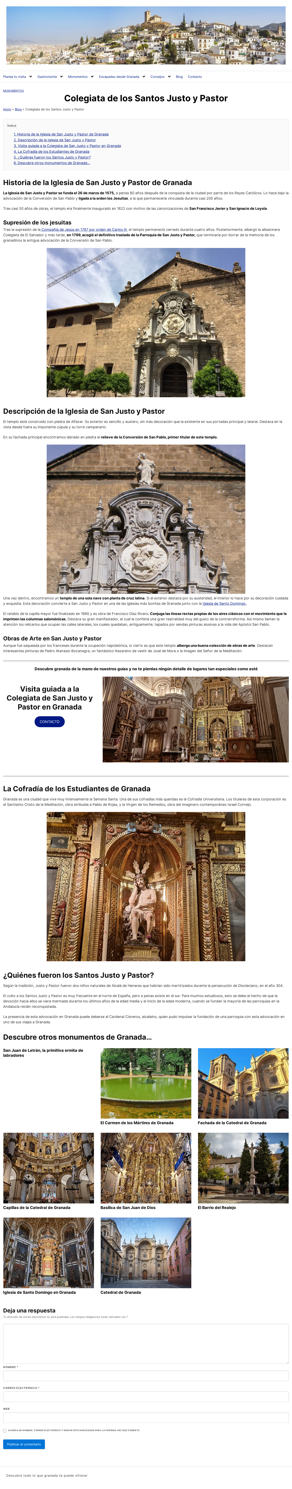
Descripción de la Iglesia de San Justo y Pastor (55, 140)
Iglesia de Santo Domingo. (225, 603)
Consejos (157, 77)
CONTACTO (50, 722)
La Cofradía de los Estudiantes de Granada (51, 151)
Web (6, 1408)
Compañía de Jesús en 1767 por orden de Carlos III (84, 229)
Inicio (7, 109)
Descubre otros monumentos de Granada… (52, 163)
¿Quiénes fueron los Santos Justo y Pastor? (52, 157)
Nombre (10, 1367)
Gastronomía (47, 77)
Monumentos (78, 77)
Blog (179, 77)
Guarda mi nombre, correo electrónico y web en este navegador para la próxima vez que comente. (74, 1430)
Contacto (195, 77)
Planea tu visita (14, 77)
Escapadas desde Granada (119, 77)
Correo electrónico (21, 1387)
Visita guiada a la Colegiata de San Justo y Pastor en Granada (67, 146)
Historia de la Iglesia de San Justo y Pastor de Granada (61, 134)
